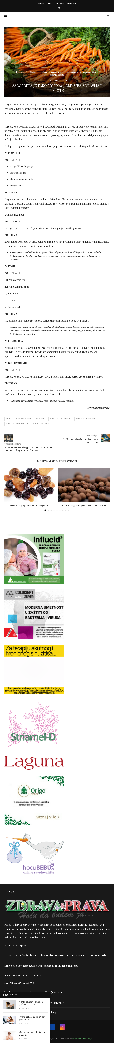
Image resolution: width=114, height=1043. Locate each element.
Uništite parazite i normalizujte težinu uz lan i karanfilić (34, 1002)
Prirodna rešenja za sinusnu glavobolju (32, 1018)
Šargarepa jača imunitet (60, 419)
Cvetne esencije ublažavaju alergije (32, 1033)
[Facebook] (55, 8)
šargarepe (11, 228)
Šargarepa (10, 126)
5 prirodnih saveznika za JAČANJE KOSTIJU (31, 1003)
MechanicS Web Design (82, 1038)
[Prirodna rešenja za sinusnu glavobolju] (9, 1020)
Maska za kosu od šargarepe (18, 419)
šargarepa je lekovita (85, 419)
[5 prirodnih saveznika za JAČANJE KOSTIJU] (9, 1004)
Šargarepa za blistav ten (17, 424)
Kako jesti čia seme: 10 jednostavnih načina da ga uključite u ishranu (41, 965)
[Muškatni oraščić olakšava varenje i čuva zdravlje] (84, 485)
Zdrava (33, 72)
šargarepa (40, 419)
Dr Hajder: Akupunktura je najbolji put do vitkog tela (32, 1012)
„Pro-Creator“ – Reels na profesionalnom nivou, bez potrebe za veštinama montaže (56, 955)
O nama (41, 3)
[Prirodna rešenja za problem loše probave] (30, 485)
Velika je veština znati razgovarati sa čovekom (33, 992)
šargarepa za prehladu (43, 424)
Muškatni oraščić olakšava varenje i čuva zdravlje (84, 505)
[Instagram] (59, 8)
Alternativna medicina (51, 72)
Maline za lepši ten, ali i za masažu (22, 974)
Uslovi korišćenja (55, 3)
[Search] (108, 16)
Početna (19, 72)
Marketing (71, 3)
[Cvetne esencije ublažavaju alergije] (9, 1035)
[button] (8, 489)
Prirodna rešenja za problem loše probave (30, 505)
